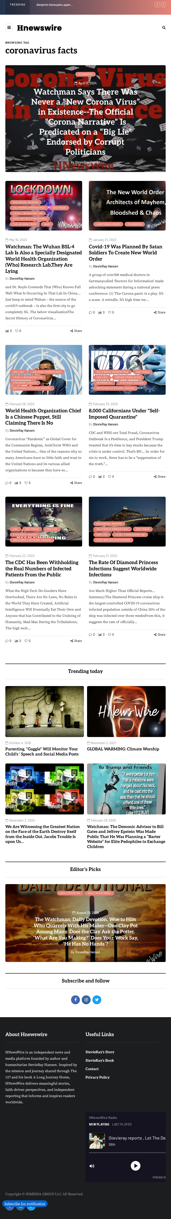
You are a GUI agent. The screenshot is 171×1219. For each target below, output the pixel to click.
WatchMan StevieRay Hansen (32, 388)
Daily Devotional (99, 893)
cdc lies (18, 372)
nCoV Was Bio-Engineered (30, 218)
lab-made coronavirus (46, 372)
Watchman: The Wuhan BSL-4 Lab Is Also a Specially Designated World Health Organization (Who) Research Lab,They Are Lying (43, 259)
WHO (47, 224)
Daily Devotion (70, 893)
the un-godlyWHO (25, 224)
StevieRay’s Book (100, 1061)
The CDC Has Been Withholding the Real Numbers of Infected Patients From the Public (41, 569)
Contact (92, 1069)
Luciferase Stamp (108, 224)
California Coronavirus (29, 207)
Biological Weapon (25, 202)
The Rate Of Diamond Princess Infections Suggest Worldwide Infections (123, 569)
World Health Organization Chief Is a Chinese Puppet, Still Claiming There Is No (43, 417)
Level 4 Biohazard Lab (28, 213)
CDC (15, 529)
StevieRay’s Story (100, 1052)
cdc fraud (59, 207)
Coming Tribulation (128, 377)
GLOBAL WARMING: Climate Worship (123, 749)
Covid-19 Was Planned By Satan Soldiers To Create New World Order (125, 253)
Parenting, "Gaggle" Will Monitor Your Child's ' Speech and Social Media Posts (84, 4)
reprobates (104, 382)
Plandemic (85, 74)
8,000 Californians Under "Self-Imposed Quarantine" (124, 414)
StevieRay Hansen (22, 278)
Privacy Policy (98, 1077)
